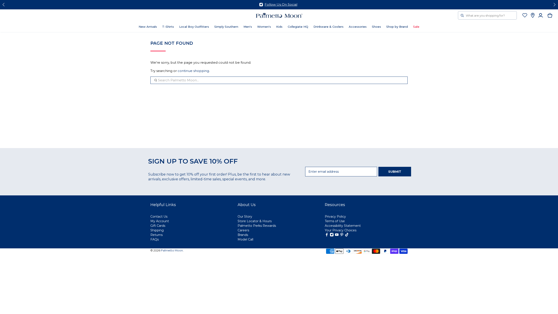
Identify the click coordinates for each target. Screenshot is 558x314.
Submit (394, 172)
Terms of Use (335, 221)
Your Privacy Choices (340, 230)
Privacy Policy (335, 216)
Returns (156, 235)
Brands (243, 235)
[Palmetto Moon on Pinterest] (342, 235)
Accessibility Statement (343, 226)
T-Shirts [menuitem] (168, 26)
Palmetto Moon (172, 250)
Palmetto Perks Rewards (257, 226)
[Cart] (550, 15)
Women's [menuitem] (264, 26)
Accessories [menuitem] (358, 26)
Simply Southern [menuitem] (226, 26)
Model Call (245, 239)
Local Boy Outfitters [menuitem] (194, 26)
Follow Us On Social (281, 4)
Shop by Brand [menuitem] (397, 26)
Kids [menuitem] (279, 26)
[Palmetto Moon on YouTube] (337, 235)
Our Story (245, 216)
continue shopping (193, 71)
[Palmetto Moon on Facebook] (327, 235)
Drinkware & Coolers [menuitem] (328, 26)
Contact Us (158, 216)
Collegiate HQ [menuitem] (298, 26)
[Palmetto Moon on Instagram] (332, 235)
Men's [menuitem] (247, 26)
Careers (243, 230)
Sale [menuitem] (416, 26)
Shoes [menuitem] (376, 26)
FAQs (154, 239)
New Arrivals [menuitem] (148, 26)
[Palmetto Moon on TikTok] (347, 235)
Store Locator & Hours (255, 221)
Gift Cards (157, 226)
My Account (159, 221)
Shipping (157, 230)
